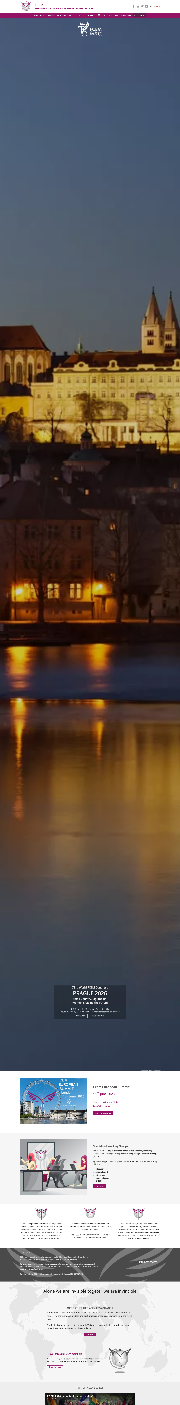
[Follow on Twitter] (142, 6)
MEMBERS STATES (76, 1274)
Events (104, 15)
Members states (54, 15)
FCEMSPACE (141, 15)
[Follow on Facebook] (133, 6)
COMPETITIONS (78, 15)
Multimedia (113, 15)
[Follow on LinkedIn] (146, 6)
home (36, 15)
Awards (91, 15)
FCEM (42, 15)
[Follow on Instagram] (138, 6)
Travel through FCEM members (64, 1353)
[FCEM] (26, 6)
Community (126, 15)
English (153, 6)
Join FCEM (67, 15)
